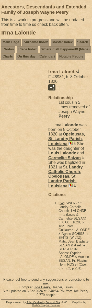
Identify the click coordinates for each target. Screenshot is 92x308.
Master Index (62, 42)
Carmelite (64, 158)
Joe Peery (42, 287)
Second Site (52, 302)
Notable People (71, 56)
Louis (62, 153)
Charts (8, 56)
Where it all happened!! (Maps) (65, 49)
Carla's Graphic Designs (46, 305)
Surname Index (36, 42)
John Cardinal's (36, 302)
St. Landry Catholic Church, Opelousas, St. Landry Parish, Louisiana (65, 176)
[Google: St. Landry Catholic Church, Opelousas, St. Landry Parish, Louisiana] (70, 186)
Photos (8, 49)
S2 (62, 203)
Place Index (27, 49)
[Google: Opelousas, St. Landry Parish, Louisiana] (70, 144)
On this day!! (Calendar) (36, 56)
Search (82, 42)
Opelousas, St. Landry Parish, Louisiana (66, 139)
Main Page (11, 42)
